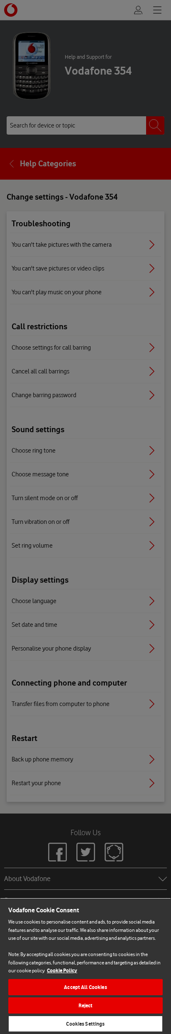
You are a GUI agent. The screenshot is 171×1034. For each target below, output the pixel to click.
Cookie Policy (62, 970)
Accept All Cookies (85, 987)
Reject (85, 1005)
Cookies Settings (85, 1024)
